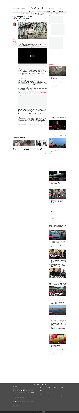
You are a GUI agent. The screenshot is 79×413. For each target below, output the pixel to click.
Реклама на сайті (62, 393)
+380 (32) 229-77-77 (17, 396)
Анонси (41, 391)
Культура (52, 13)
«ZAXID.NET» (18, 395)
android (63, 8)
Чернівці (48, 11)
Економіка (22, 13)
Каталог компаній (52, 8)
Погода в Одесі (53, 222)
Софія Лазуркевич (15, 27)
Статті (17, 8)
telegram (60, 8)
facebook (56, 8)
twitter (57, 8)
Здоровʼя (57, 13)
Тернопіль (30, 11)
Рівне (54, 11)
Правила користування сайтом (63, 395)
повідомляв (41, 120)
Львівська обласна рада (22, 126)
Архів (41, 394)
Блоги (19, 8)
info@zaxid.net (22, 397)
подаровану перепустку (33, 114)
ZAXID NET (37, 8)
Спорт (48, 13)
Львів (16, 11)
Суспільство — (15, 20)
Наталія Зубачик (38, 126)
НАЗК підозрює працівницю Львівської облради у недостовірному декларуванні (15, 41)
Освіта (27, 13)
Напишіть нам (62, 392)
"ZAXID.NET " (27, 388)
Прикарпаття (22, 11)
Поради (31, 13)
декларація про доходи (30, 126)
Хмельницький (60, 11)
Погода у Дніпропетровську (59, 222)
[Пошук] (65, 11)
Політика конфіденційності (63, 396)
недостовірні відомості (28, 71)
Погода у (53, 205)
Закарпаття (42, 11)
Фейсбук (21, 37)
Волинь (35, 11)
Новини (14, 8)
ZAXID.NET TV (23, 8)
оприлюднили (31, 66)
